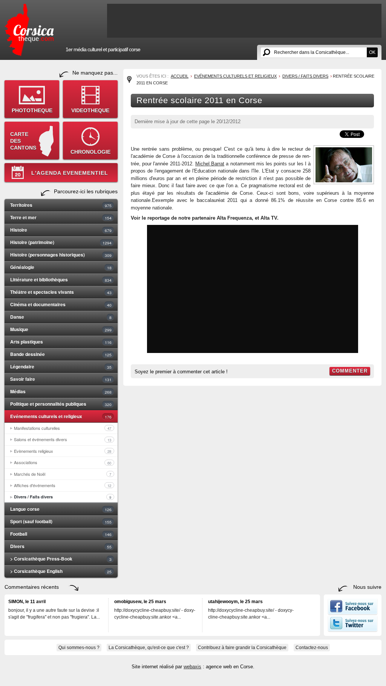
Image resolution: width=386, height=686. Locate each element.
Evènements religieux (62, 451)
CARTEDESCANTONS (23, 141)
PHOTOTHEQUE (32, 110)
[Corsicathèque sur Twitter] (353, 630)
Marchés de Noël (62, 474)
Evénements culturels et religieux (61, 416)
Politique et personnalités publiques (61, 403)
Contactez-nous (312, 647)
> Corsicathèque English (61, 571)
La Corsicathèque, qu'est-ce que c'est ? (149, 647)
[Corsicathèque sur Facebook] (353, 613)
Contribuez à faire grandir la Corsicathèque (242, 647)
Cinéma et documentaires (61, 304)
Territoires (61, 205)
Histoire (61, 229)
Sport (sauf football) (61, 521)
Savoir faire (61, 379)
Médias (61, 391)
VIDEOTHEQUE (90, 110)
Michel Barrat (209, 164)
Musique (61, 329)
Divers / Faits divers (62, 497)
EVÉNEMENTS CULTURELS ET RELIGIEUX (235, 76)
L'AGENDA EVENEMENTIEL (69, 173)
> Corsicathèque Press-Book (61, 558)
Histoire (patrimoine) (61, 242)
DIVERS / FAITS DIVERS (305, 76)
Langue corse (61, 509)
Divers (61, 546)
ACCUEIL (179, 76)
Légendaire (61, 366)
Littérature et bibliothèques (61, 279)
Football (61, 533)
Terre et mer (61, 217)
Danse (61, 316)
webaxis (192, 666)
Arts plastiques (61, 341)
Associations (62, 462)
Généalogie (61, 267)
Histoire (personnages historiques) (61, 254)
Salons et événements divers (62, 439)
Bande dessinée (61, 354)
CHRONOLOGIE (90, 152)
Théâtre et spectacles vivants (61, 292)
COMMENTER (350, 371)
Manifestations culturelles (62, 428)
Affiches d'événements (62, 485)
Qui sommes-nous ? (79, 647)
